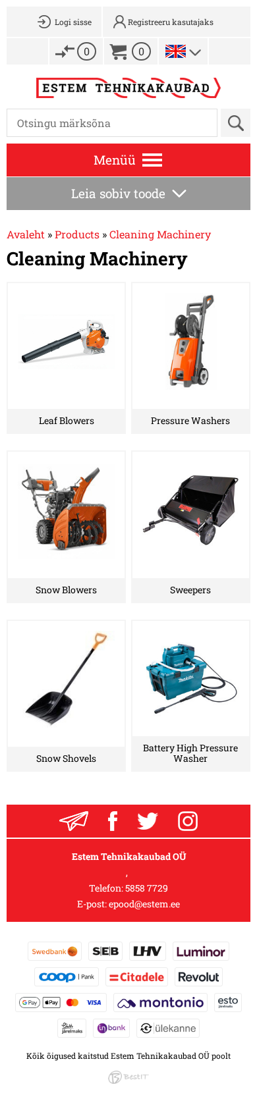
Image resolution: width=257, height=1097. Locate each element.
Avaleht (26, 234)
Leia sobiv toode (118, 193)
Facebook (112, 821)
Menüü (115, 159)
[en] (175, 51)
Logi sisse (73, 21)
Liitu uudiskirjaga (73, 821)
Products (77, 234)
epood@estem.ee (144, 903)
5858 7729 (146, 888)
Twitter (147, 821)
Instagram (188, 821)
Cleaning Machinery (160, 234)
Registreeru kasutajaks (171, 21)
